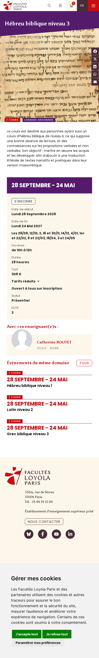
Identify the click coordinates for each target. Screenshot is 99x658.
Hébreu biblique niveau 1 (29, 385)
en (82, 5)
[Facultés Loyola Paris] (15, 5)
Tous (84, 363)
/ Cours (12, 120)
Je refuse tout (57, 634)
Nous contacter (44, 521)
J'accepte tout (27, 634)
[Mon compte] (60, 5)
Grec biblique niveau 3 (28, 434)
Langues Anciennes (38, 120)
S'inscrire (23, 201)
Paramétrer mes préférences (38, 643)
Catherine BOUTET (54, 342)
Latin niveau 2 (20, 409)
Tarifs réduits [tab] (24, 281)
